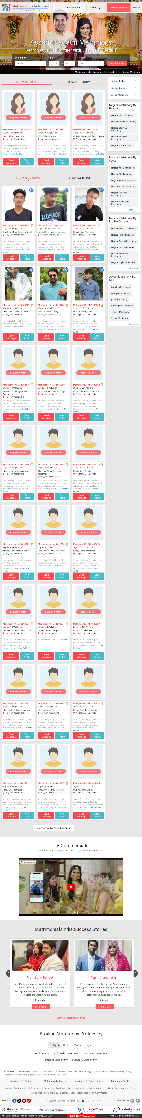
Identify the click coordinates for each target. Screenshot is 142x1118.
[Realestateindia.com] (52, 1110)
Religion (82, 57)
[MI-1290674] (54, 602)
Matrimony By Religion (22, 1081)
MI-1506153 (94, 225)
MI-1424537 (94, 703)
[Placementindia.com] (15, 1110)
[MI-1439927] (18, 284)
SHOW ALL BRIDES (27, 82)
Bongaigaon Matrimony (122, 305)
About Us (101, 1088)
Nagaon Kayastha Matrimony (119, 194)
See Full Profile (15, 154)
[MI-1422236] (53, 204)
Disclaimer (36, 1092)
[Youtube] (24, 1101)
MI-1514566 (24, 464)
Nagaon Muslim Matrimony (123, 121)
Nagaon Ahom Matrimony (123, 167)
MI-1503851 (59, 703)
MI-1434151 (59, 129)
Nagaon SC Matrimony (121, 174)
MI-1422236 (59, 225)
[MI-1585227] (89, 602)
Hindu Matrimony (44, 1053)
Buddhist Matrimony (84, 1059)
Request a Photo (18, 117)
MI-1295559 (94, 305)
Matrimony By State (54, 1081)
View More (133, 210)
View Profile (27, 161)
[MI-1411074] (54, 523)
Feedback (61, 1088)
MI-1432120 (94, 464)
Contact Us (48, 1088)
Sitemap (64, 1092)
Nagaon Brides (118, 81)
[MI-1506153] (89, 204)
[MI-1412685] (89, 762)
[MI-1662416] (18, 363)
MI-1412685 (94, 783)
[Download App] (132, 1101)
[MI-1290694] (18, 602)
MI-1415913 (24, 783)
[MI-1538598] (89, 363)
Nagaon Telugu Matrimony (123, 228)
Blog (132, 1088)
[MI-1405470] (89, 523)
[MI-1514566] (18, 443)
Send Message (11, 161)
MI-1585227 (94, 624)
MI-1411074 (59, 544)
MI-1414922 (24, 544)
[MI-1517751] (18, 682)
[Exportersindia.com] (126, 1110)
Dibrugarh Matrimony (120, 293)
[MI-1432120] (89, 443)
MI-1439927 (24, 305)
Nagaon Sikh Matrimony (122, 145)
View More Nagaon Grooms (53, 828)
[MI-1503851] (54, 682)
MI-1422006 (24, 129)
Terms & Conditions (118, 1088)
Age (51, 57)
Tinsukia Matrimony (120, 312)
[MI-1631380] (54, 363)
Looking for (21, 57)
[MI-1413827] (54, 762)
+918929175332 (88, 1101)
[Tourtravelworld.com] (89, 1110)
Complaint (88, 1088)
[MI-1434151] (54, 108)
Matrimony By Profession (87, 1081)
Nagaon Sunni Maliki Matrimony (120, 202)
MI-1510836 (59, 464)
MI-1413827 (59, 783)
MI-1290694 (24, 624)
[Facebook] (14, 1101)
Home (8, 1088)
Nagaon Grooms (118, 88)
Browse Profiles (74, 7)
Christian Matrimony (95, 1053)
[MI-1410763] (53, 284)
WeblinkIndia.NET (132, 1115)
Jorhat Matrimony (119, 299)
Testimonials (74, 1088)
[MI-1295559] (89, 284)
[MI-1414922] (18, 523)
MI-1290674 (59, 624)
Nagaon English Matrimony (123, 262)
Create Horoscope (80, 1092)
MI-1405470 (94, 544)
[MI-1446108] (18, 204)
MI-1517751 (24, 703)
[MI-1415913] (18, 762)
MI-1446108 (24, 225)
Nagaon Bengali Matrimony (123, 241)
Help (135, 7)
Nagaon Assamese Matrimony (119, 254)
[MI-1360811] (89, 108)
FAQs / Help (34, 1088)
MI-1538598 (94, 385)
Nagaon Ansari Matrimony (123, 180)
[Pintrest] (29, 1101)
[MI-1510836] (54, 443)
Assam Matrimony (119, 95)
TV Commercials (100, 1092)
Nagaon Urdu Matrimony (122, 247)
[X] (19, 1101)
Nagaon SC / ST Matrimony (123, 186)
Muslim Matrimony (56, 1059)
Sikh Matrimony (69, 1053)
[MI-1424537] (89, 682)
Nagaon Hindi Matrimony (122, 235)
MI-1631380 (59, 385)
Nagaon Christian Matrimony (119, 129)
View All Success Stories (71, 1017)
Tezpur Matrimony (119, 318)
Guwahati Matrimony (120, 287)
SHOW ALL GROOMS (79, 82)
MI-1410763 (59, 305)
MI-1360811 (94, 129)
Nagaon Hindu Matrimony (123, 115)
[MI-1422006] (18, 108)
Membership (19, 1088)
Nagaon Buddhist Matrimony (119, 137)
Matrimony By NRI (120, 1081)
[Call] (31, 190)
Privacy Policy (51, 1092)
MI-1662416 (24, 385)
